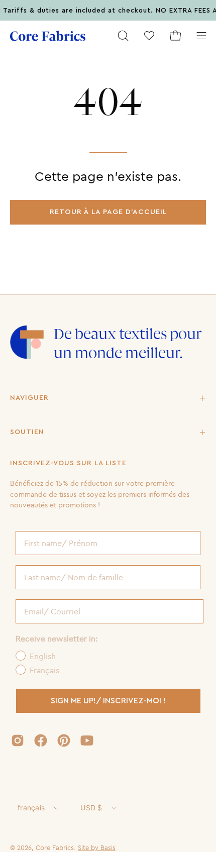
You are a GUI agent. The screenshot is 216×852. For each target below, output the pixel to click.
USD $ (91, 807)
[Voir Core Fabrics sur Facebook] (40, 740)
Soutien (27, 432)
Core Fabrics (55, 847)
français (31, 807)
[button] (123, 36)
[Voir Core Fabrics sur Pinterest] (63, 740)
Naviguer (29, 397)
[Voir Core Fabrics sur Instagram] (17, 740)
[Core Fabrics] (47, 36)
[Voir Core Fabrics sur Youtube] (86, 740)
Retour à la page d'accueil (108, 212)
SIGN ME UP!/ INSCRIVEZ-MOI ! (108, 701)
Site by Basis (97, 847)
